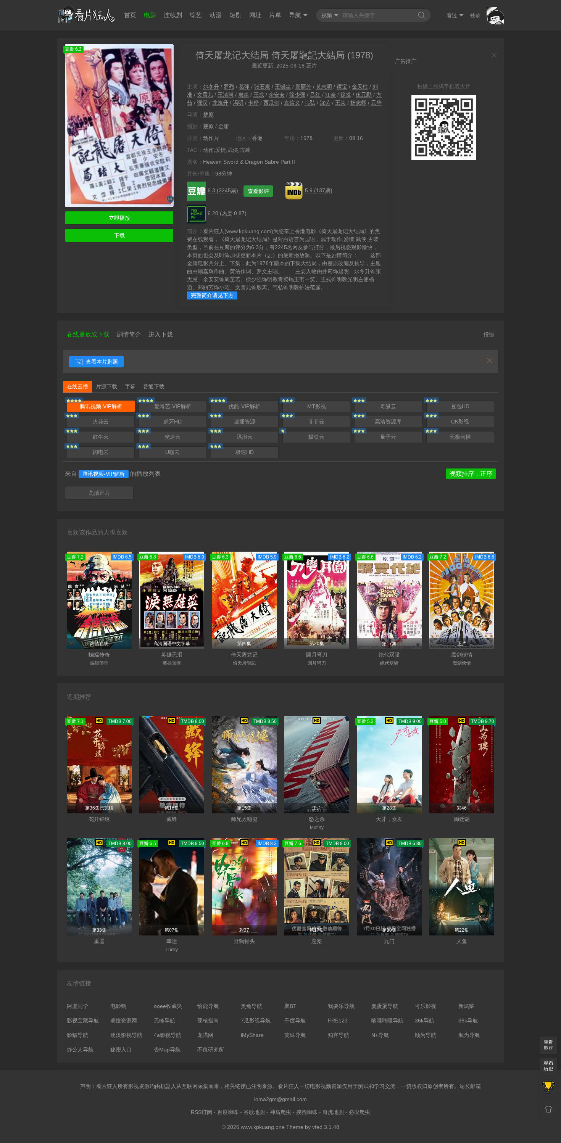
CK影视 (460, 422)
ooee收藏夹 (168, 1006)
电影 (150, 15)
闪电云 (101, 452)
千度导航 (295, 1020)
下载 (119, 235)
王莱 (340, 103)
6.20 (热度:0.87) (227, 213)
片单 (275, 15)
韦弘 (310, 103)
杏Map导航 (167, 1049)
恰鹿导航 (208, 1006)
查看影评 (258, 191)
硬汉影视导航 (126, 1035)
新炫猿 (466, 1006)
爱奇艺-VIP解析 (172, 406)
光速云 (172, 437)
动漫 (216, 15)
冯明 (238, 103)
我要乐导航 (341, 1006)
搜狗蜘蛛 (307, 1112)
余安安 (277, 95)
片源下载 (106, 386)
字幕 (130, 386)
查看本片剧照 (101, 362)
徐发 (345, 95)
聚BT (290, 1006)
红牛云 (101, 437)
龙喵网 (205, 1035)
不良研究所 (210, 1049)
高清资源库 (388, 422)
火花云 (101, 422)
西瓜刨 (271, 103)
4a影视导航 (167, 1035)
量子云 (388, 437)
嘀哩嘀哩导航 (387, 1020)
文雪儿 (205, 95)
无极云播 (460, 437)
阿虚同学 (77, 1006)
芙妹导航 (295, 1035)
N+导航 (380, 1035)
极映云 (316, 437)
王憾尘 (283, 87)
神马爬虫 (280, 1112)
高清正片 (99, 493)
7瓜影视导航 (256, 1020)
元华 (376, 103)
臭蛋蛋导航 (384, 1006)
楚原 (208, 114)
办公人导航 (80, 1049)
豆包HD (460, 406)
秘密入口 (121, 1049)
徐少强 (297, 95)
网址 (255, 15)
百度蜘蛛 (228, 1112)
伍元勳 (364, 95)
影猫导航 (77, 1035)
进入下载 (160, 334)
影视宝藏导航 (83, 1020)
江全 (330, 95)
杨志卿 (358, 103)
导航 (295, 15)
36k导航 (424, 1020)
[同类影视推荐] (548, 1088)
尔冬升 (211, 87)
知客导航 (338, 1035)
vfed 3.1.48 (325, 1127)
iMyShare (252, 1035)
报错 (489, 335)
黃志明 (324, 87)
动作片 (211, 138)
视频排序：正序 (471, 473)
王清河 (226, 95)
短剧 (235, 15)
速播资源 (244, 422)
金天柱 (360, 87)
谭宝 (342, 87)
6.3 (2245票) (224, 190)
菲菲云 (316, 422)
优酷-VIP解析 (244, 406)
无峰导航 (164, 1020)
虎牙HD (172, 422)
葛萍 (244, 87)
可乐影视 (425, 1006)
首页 (130, 15)
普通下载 (153, 386)
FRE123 (338, 1020)
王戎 (258, 95)
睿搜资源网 (123, 1020)
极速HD (244, 452)
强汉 (202, 103)
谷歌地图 (254, 1112)
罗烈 (229, 87)
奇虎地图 (333, 1112)
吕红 (315, 95)
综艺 (196, 15)
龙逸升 (220, 103)
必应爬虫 (359, 1112)
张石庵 (262, 87)
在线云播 (77, 386)
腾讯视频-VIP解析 (101, 406)
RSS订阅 (201, 1112)
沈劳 (325, 103)
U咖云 (172, 452)
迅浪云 (245, 437)
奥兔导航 (251, 1006)
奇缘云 (388, 406)
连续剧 (173, 15)
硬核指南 (208, 1020)
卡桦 (253, 103)
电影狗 (118, 1006)
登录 (475, 15)
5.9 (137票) (318, 190)
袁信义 (292, 103)
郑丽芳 (303, 87)
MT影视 (316, 406)
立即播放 (119, 218)
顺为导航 (425, 1035)
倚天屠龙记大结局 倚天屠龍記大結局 (270, 55)
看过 (452, 15)
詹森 (243, 95)
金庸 (223, 126)
